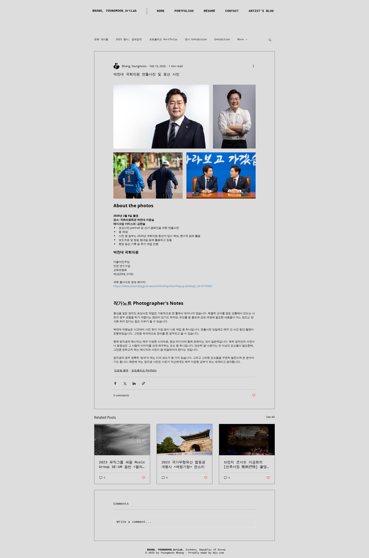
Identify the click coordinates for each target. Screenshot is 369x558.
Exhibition (222, 39)
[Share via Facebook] (115, 383)
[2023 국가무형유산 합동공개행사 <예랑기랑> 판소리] (184, 439)
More (241, 39)
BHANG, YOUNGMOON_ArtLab (114, 11)
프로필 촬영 (121, 370)
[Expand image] (161, 117)
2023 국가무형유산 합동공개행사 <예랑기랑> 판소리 (183, 464)
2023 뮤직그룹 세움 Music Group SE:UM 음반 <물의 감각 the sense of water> (122, 464)
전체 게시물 (101, 39)
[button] (270, 39)
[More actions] (253, 66)
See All (270, 417)
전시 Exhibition (196, 39)
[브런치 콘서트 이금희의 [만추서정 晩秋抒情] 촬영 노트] (247, 439)
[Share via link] (143, 383)
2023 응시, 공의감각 (129, 39)
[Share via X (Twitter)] (124, 383)
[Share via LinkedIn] (134, 383)
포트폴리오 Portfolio (163, 39)
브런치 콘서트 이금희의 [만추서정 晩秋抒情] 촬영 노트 (245, 464)
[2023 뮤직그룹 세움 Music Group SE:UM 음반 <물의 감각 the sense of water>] (122, 439)
